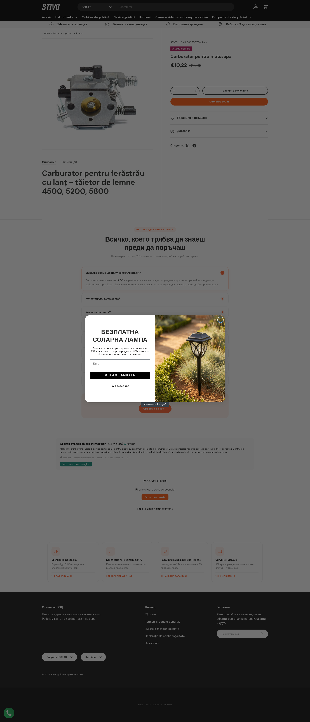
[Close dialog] (220, 320)
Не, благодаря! (120, 386)
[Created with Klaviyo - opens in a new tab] (155, 404)
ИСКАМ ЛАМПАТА (120, 375)
